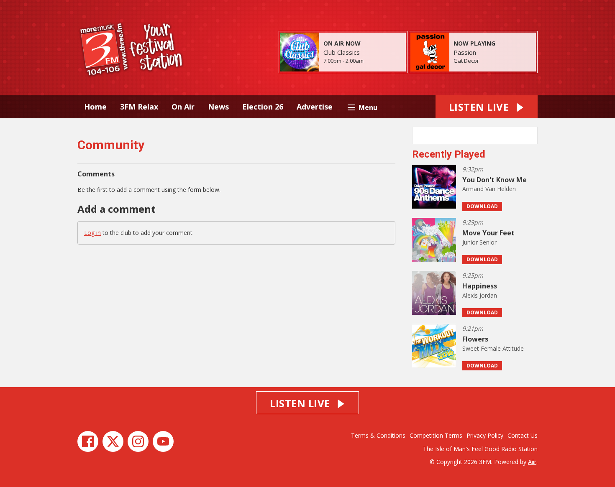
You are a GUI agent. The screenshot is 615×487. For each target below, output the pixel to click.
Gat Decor (466, 60)
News (218, 107)
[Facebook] (87, 441)
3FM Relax (139, 107)
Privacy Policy (484, 435)
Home (95, 107)
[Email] (374, 61)
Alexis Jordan (479, 295)
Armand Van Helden (489, 189)
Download (482, 206)
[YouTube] (163, 441)
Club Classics (341, 52)
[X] (112, 441)
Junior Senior (479, 242)
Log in (92, 233)
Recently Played (448, 154)
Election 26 (262, 107)
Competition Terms (436, 435)
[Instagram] (138, 441)
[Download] (489, 61)
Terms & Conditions (378, 435)
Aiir (532, 462)
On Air (183, 107)
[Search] (530, 135)
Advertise (315, 107)
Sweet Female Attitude (493, 348)
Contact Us (522, 435)
